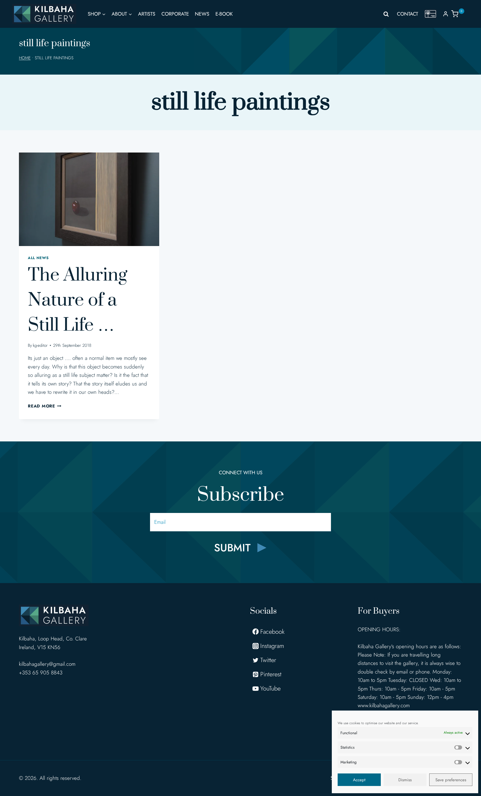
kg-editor (40, 345)
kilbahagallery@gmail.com (47, 664)
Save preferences (450, 780)
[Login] (446, 14)
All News (38, 258)
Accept (359, 780)
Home (25, 58)
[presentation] (89, 199)
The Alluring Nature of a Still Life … (77, 300)
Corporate (175, 14)
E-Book (224, 14)
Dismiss (405, 780)
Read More (45, 406)
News (202, 14)
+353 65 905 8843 (40, 672)
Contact (407, 14)
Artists (146, 14)
